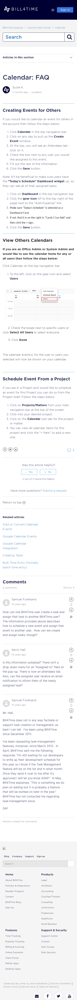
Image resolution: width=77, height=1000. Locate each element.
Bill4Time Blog (13, 902)
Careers (9, 896)
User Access (47, 946)
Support (29, 856)
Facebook (5, 449)
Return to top (12, 502)
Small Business (49, 924)
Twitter (10, 449)
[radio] (29, 472)
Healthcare (47, 918)
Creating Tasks (13, 555)
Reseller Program (14, 891)
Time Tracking (13, 936)
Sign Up (9, 907)
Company (17, 856)
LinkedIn (15, 449)
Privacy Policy (11, 987)
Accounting (47, 891)
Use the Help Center (39, 27)
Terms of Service (48, 987)
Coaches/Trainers (50, 896)
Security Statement (60, 984)
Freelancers (47, 913)
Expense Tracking (14, 941)
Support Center (49, 936)
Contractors (47, 907)
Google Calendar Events (20, 536)
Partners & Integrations (17, 885)
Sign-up (41, 856)
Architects (46, 885)
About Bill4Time (14, 880)
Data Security (48, 952)
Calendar (60, 27)
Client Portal (12, 958)
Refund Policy (29, 987)
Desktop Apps (13, 968)
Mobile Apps (12, 963)
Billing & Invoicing (14, 946)
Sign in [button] (65, 9)
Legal (44, 880)
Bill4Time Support (13, 27)
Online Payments (14, 952)
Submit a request (55, 490)
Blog (6, 856)
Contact (45, 941)
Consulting (46, 902)
